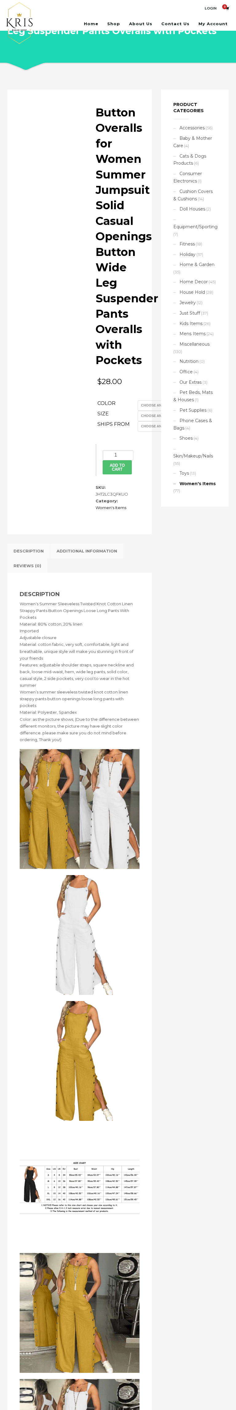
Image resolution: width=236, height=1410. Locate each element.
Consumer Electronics (187, 177)
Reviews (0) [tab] (27, 565)
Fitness (187, 244)
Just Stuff (189, 313)
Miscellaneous (194, 344)
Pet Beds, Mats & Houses (193, 396)
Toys (184, 473)
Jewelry (187, 302)
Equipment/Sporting (195, 227)
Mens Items (192, 333)
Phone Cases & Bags (192, 424)
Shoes (186, 438)
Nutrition (189, 361)
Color (106, 403)
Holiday (187, 254)
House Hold (192, 292)
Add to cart (117, 467)
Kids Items (191, 323)
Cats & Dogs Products (189, 159)
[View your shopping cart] (227, 8)
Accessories (192, 128)
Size (103, 414)
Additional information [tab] (87, 550)
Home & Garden (196, 264)
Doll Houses (192, 209)
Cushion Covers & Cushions (193, 195)
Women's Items (111, 507)
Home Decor (193, 282)
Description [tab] (29, 550)
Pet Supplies (192, 410)
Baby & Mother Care (192, 142)
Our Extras (190, 382)
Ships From (113, 424)
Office (186, 372)
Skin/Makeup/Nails (193, 456)
